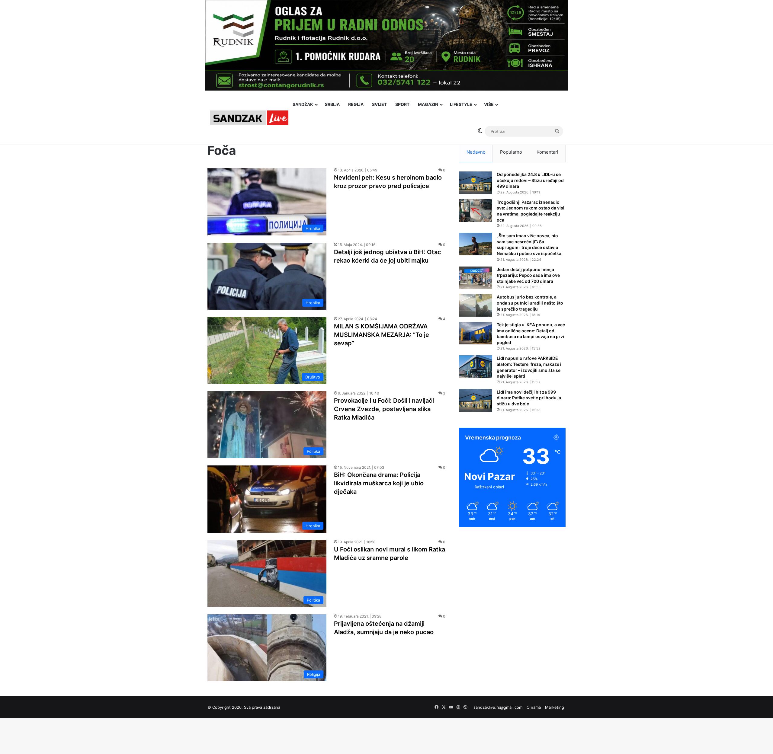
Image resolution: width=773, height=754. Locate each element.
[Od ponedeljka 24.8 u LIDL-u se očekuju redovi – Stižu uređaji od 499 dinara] (475, 182)
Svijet (379, 104)
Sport (402, 104)
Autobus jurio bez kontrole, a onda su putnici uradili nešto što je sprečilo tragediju (530, 302)
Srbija (332, 104)
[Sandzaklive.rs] (249, 117)
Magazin (428, 104)
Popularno (511, 152)
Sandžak (303, 104)
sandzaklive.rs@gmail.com (497, 707)
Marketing (554, 707)
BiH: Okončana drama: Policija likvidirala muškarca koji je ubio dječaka (379, 483)
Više (489, 104)
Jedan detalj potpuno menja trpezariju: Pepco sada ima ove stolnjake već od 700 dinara (528, 275)
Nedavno (476, 152)
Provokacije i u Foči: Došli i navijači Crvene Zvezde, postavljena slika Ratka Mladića (384, 409)
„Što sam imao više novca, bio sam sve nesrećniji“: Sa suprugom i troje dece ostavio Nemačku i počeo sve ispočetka (529, 244)
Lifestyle (461, 104)
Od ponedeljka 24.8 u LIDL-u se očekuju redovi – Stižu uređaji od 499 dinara (530, 180)
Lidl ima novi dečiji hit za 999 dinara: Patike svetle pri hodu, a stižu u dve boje (529, 397)
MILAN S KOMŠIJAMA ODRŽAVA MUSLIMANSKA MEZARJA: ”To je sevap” (381, 335)
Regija (356, 104)
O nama (534, 707)
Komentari (547, 152)
